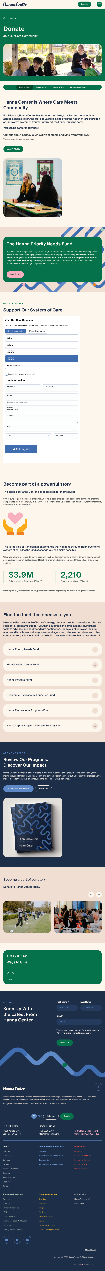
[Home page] (15, 4)
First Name (62, 1002)
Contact (6, 1186)
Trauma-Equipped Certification (15, 1220)
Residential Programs (82, 1155)
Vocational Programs (47, 1225)
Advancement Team (78, 87)
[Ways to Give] (10, 976)
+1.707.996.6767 (46, 1131)
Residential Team (81, 1164)
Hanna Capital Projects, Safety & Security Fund (34, 725)
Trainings (6, 1203)
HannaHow (7, 1225)
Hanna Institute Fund (19, 679)
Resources (7, 1181)
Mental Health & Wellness (51, 1147)
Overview (6, 1151)
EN (34, 1116)
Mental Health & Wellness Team (51, 1164)
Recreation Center (46, 1216)
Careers (6, 1164)
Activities (42, 1203)
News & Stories (9, 1177)
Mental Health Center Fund (23, 664)
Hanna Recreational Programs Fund (28, 710)
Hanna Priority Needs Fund (23, 649)
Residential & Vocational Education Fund (31, 695)
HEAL (5, 1212)
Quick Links (80, 1194)
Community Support (48, 1194)
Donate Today (24, 87)
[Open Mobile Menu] (99, 4)
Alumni (41, 1220)
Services (6, 1160)
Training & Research (13, 1194)
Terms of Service (78, 1033)
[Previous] (91, 895)
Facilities (42, 1212)
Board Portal (79, 1203)
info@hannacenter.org (49, 1134)
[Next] (99, 895)
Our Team (6, 1155)
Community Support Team (49, 1229)
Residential (80, 1147)
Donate (7, 887)
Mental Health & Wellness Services (52, 1155)
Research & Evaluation (11, 1168)
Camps (41, 1207)
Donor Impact (42, 87)
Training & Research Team (13, 1229)
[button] (32, 827)
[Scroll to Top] (98, 1086)
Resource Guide (45, 1160)
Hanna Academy (80, 1168)
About (6, 1147)
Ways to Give (58, 87)
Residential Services (82, 1160)
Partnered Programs (11, 1207)
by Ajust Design (90, 1264)
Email (59, 1016)
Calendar (6, 1173)
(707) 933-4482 (91, 1134)
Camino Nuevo (9, 1216)
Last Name (86, 1002)
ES (39, 1116)
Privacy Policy (62, 1033)
